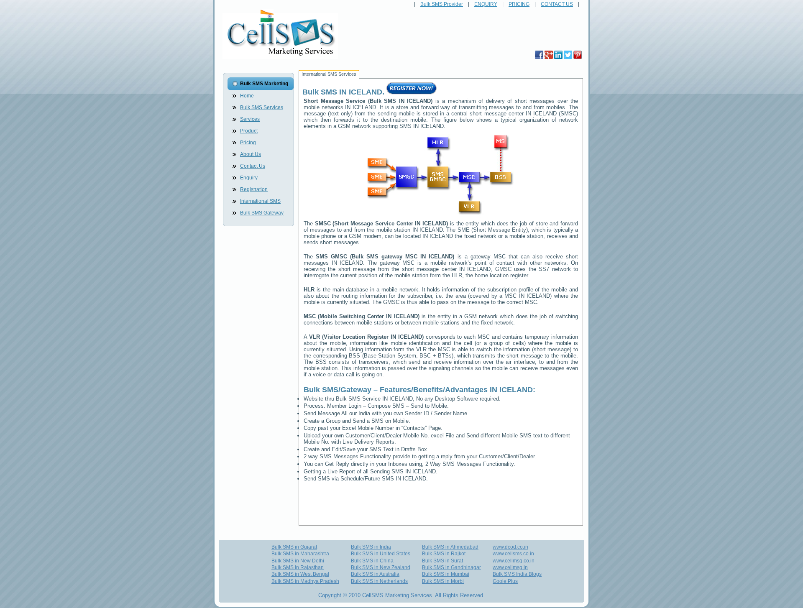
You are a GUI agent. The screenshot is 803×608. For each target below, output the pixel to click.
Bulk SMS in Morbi (443, 581)
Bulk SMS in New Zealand (380, 567)
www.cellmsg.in (510, 567)
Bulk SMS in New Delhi (297, 561)
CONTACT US (557, 4)
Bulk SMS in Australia (375, 574)
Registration (254, 189)
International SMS (260, 201)
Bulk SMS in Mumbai (445, 574)
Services (250, 119)
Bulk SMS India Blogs (517, 574)
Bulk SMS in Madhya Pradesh (305, 581)
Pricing (248, 143)
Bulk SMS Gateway (262, 213)
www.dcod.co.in (510, 547)
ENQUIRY (485, 4)
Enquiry (249, 178)
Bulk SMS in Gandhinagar (451, 567)
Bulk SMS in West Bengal (300, 574)
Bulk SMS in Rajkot (443, 554)
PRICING (519, 4)
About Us (250, 154)
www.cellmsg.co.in (513, 561)
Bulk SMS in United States (380, 554)
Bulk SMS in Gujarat (294, 547)
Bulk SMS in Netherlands (379, 581)
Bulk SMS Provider (441, 4)
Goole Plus (505, 581)
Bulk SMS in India (371, 547)
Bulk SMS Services (261, 107)
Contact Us (252, 166)
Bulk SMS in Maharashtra (300, 554)
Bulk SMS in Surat (442, 561)
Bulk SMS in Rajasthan (297, 567)
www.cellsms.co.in (513, 554)
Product (249, 131)
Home (247, 96)
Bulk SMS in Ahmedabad (450, 547)
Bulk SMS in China (372, 561)
